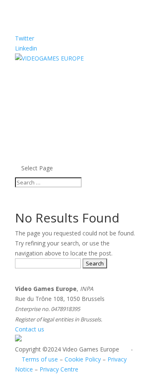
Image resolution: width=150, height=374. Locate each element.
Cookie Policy (83, 359)
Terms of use (40, 359)
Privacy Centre (59, 369)
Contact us (29, 329)
